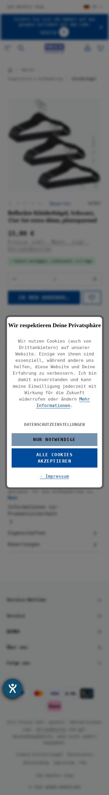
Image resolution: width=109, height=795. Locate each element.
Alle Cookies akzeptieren (54, 457)
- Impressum (54, 476)
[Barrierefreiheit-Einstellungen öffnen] (12, 688)
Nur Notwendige (54, 439)
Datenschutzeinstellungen (54, 424)
